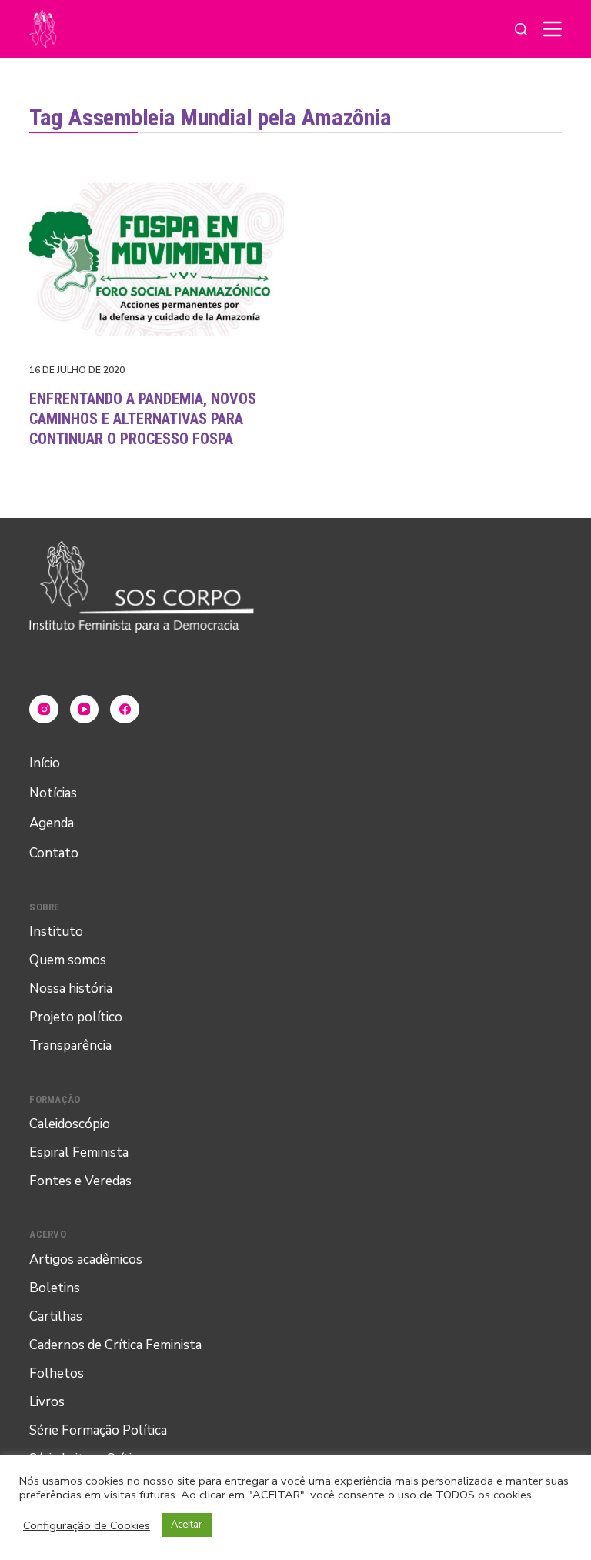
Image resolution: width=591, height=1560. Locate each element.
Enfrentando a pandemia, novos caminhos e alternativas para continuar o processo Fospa (142, 418)
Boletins (54, 1288)
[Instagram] (43, 709)
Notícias (53, 793)
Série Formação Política (98, 1430)
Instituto (56, 931)
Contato (53, 853)
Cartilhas (55, 1316)
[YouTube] (84, 709)
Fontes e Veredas (80, 1181)
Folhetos (56, 1373)
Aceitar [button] (186, 1525)
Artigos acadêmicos (85, 1259)
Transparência (70, 1045)
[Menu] (552, 28)
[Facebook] (124, 709)
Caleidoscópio (69, 1124)
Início (44, 763)
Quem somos (67, 960)
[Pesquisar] (521, 29)
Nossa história (70, 988)
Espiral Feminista (79, 1152)
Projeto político (75, 1017)
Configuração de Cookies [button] (86, 1525)
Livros (47, 1402)
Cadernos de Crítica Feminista (115, 1345)
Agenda (51, 823)
